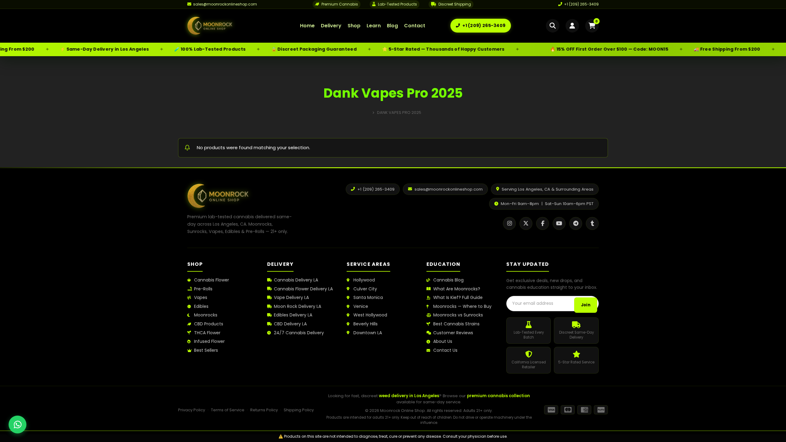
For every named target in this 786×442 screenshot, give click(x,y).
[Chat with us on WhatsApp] (17, 424)
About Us (442, 341)
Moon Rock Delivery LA (297, 306)
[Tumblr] (592, 223)
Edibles (201, 306)
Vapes (200, 297)
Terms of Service (227, 410)
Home (307, 25)
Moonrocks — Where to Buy (462, 306)
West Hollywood (370, 315)
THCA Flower (207, 333)
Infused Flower (209, 341)
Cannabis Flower (211, 280)
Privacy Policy (191, 410)
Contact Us (445, 350)
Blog (392, 25)
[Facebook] (542, 223)
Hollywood (364, 280)
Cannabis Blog (448, 280)
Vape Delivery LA (291, 297)
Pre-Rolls (203, 289)
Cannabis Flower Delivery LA (303, 289)
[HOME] (367, 112)
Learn (374, 25)
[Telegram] (575, 223)
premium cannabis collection (498, 396)
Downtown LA (367, 333)
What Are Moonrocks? (456, 289)
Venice (360, 306)
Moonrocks (205, 315)
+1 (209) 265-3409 (581, 4)
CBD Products (208, 324)
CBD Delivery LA (290, 324)
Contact (414, 25)
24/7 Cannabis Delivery (299, 333)
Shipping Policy (299, 410)
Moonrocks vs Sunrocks (458, 315)
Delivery (331, 25)
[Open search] (552, 26)
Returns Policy (264, 410)
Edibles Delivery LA (293, 315)
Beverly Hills (365, 324)
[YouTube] (559, 223)
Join (585, 305)
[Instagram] (509, 223)
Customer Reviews (453, 333)
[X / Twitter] (525, 223)
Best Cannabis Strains (456, 324)
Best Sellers (206, 350)
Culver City (365, 289)
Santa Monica (368, 297)
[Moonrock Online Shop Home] (231, 26)
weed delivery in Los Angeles (409, 396)
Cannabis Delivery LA (296, 280)
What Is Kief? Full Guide (458, 297)
